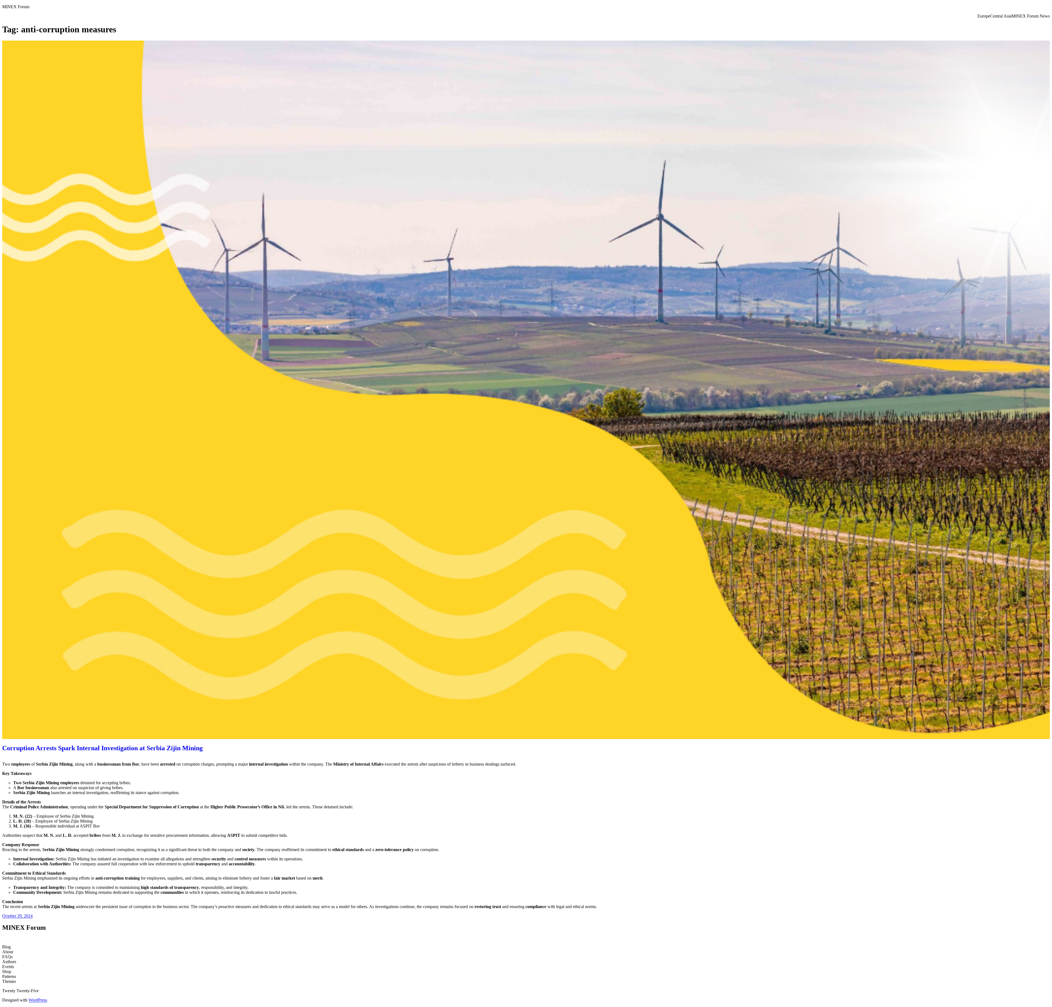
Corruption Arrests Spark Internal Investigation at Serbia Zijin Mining (102, 748)
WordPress (37, 1000)
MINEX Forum (15, 6)
